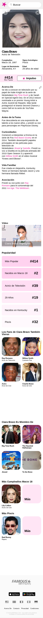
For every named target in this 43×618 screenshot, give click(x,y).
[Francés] (21, 602)
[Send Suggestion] (40, 88)
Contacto (16, 608)
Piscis (25, 62)
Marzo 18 (6, 62)
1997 (14, 62)
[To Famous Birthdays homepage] (4, 4)
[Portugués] (14, 602)
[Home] (21, 582)
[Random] (37, 13)
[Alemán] (36, 602)
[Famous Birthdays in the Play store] (29, 594)
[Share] (5, 13)
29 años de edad (30, 68)
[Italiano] (28, 602)
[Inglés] (7, 602)
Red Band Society (22, 137)
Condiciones (34, 608)
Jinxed (17, 148)
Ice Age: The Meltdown (18, 188)
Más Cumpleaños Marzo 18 (17, 481)
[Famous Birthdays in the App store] (14, 594)
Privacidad (25, 608)
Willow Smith (12, 156)
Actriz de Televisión (11, 54)
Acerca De (7, 608)
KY (14, 68)
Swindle (26, 148)
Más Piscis (8, 513)
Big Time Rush (21, 95)
